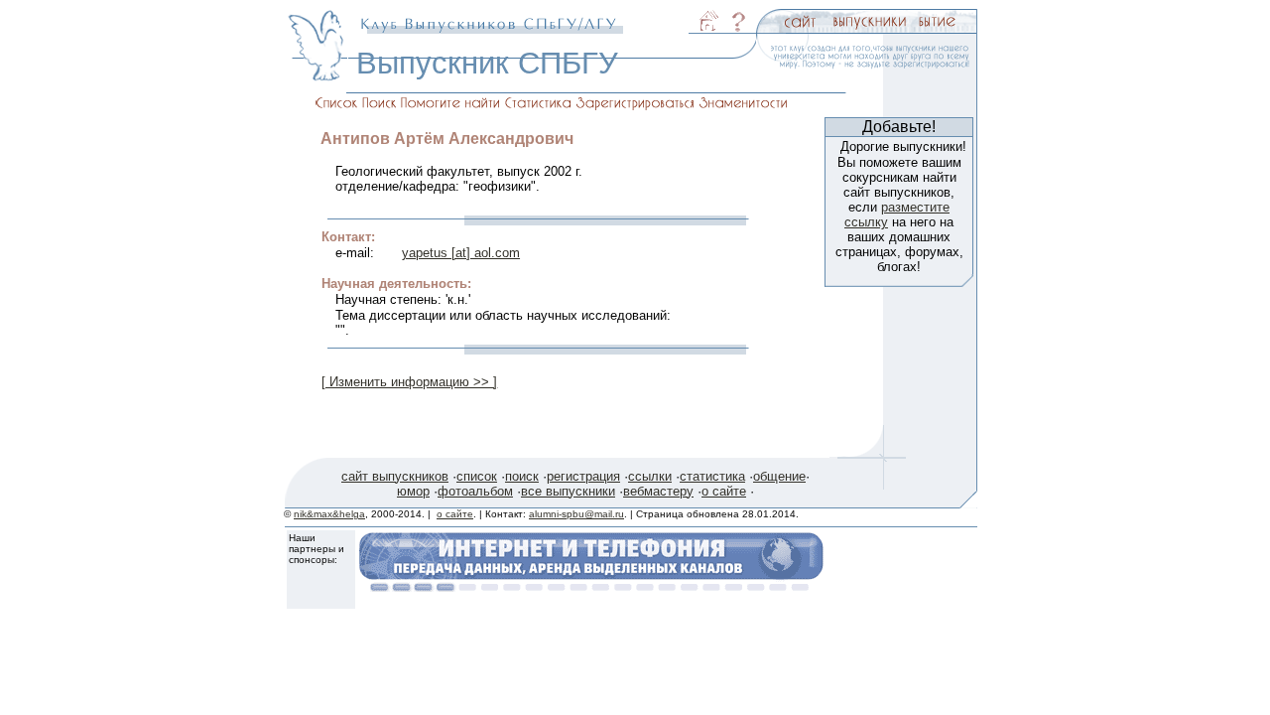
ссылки (650, 476)
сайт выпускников (394, 476)
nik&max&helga (329, 513)
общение (779, 476)
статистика (712, 476)
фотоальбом (475, 491)
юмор (413, 491)
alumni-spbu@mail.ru (576, 513)
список (476, 476)
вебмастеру (658, 491)
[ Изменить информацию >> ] (409, 381)
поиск (522, 476)
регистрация (583, 476)
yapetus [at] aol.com (461, 252)
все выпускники (568, 491)
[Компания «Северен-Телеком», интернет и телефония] (591, 586)
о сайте (723, 491)
